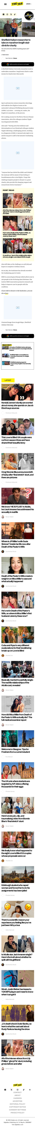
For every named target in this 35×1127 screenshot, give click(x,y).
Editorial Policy (17, 1104)
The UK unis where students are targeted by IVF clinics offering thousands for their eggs (15, 784)
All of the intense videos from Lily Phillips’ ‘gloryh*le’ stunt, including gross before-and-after (17, 211)
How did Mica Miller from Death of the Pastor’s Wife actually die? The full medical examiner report (16, 717)
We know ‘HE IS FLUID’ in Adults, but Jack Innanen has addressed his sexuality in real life (17, 509)
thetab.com (14, 1120)
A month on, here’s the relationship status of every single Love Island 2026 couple (17, 256)
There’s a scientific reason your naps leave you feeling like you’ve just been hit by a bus (16, 922)
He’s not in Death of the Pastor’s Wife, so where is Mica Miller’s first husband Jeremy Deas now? (17, 234)
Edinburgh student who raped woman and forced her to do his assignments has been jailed (15, 888)
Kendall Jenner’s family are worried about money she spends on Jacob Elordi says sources (17, 405)
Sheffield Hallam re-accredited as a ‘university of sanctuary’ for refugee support (19, 356)
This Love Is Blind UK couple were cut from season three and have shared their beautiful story (16, 440)
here (6, 293)
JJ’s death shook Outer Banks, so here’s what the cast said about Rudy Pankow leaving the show (16, 1026)
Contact (17, 1092)
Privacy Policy (17, 1113)
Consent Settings (17, 1110)
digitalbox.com (19, 1124)
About (18, 1095)
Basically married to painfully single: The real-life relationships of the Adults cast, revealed (17, 683)
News (15, 58)
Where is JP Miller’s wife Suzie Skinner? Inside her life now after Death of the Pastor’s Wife (15, 544)
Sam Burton (9, 58)
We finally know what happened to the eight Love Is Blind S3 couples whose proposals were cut (16, 853)
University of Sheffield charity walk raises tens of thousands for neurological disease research (20, 348)
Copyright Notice (17, 1107)
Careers (17, 1098)
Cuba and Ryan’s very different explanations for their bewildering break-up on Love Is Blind (16, 648)
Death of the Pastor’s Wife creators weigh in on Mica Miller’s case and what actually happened (17, 579)
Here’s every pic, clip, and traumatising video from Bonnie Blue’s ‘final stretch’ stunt (15, 818)
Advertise (17, 1101)
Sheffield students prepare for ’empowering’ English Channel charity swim (20, 363)
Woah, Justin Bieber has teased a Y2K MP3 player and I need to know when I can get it (17, 992)
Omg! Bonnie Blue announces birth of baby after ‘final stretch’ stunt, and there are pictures (17, 475)
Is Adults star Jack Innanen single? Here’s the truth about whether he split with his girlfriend (16, 957)
